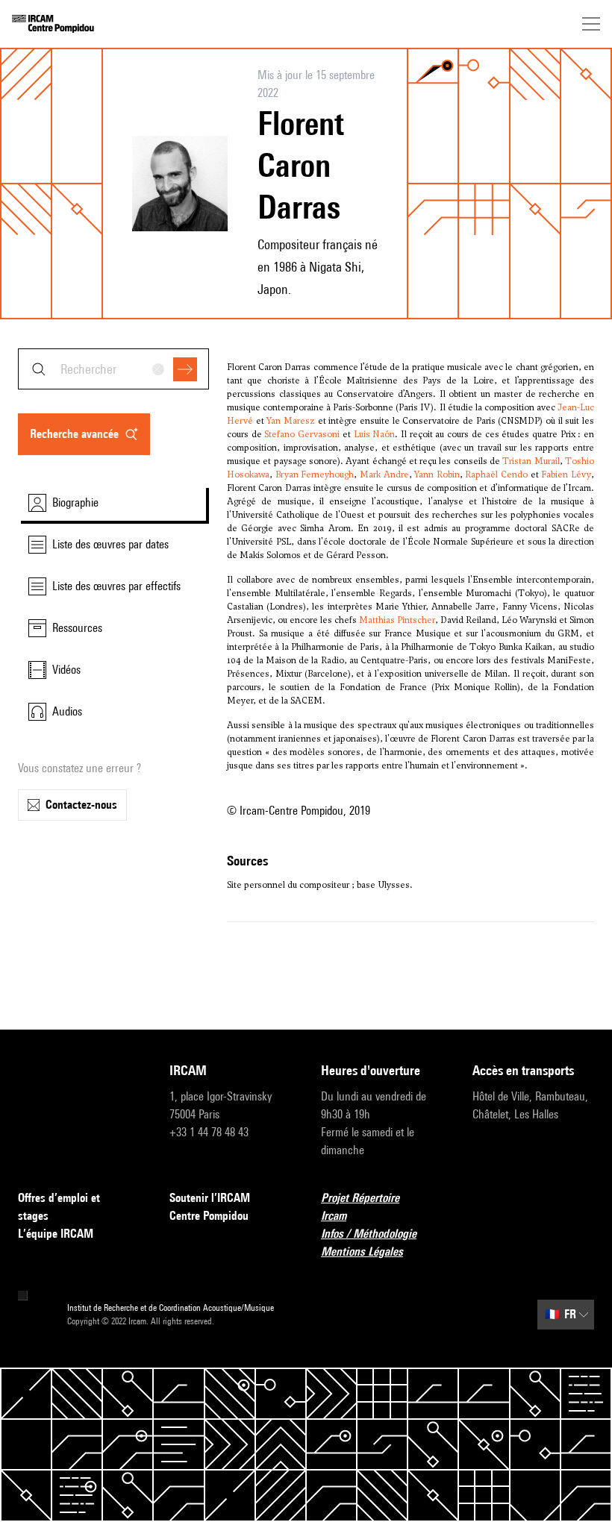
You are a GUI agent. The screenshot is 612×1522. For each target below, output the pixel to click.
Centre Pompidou (209, 1216)
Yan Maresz (290, 421)
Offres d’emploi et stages (59, 1207)
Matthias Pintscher (397, 620)
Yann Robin (437, 474)
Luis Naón (375, 434)
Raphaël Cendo (496, 474)
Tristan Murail (530, 461)
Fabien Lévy (566, 474)
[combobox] (113, 368)
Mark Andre (384, 474)
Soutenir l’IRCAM (209, 1198)
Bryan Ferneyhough (315, 474)
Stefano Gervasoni (302, 434)
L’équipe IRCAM (55, 1234)
